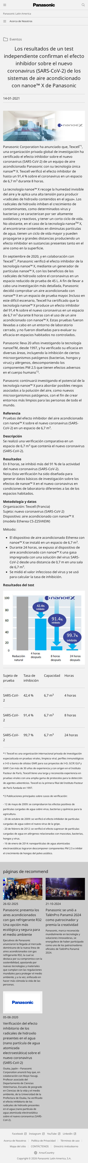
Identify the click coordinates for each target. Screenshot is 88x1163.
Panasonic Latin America (17, 13)
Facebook (17, 1133)
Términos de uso (70, 1140)
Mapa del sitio (18, 1146)
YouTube (52, 1133)
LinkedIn (67, 1133)
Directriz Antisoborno (66, 1146)
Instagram (35, 1133)
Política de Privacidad (43, 1140)
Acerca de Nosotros (21, 21)
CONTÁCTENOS (40, 1146)
